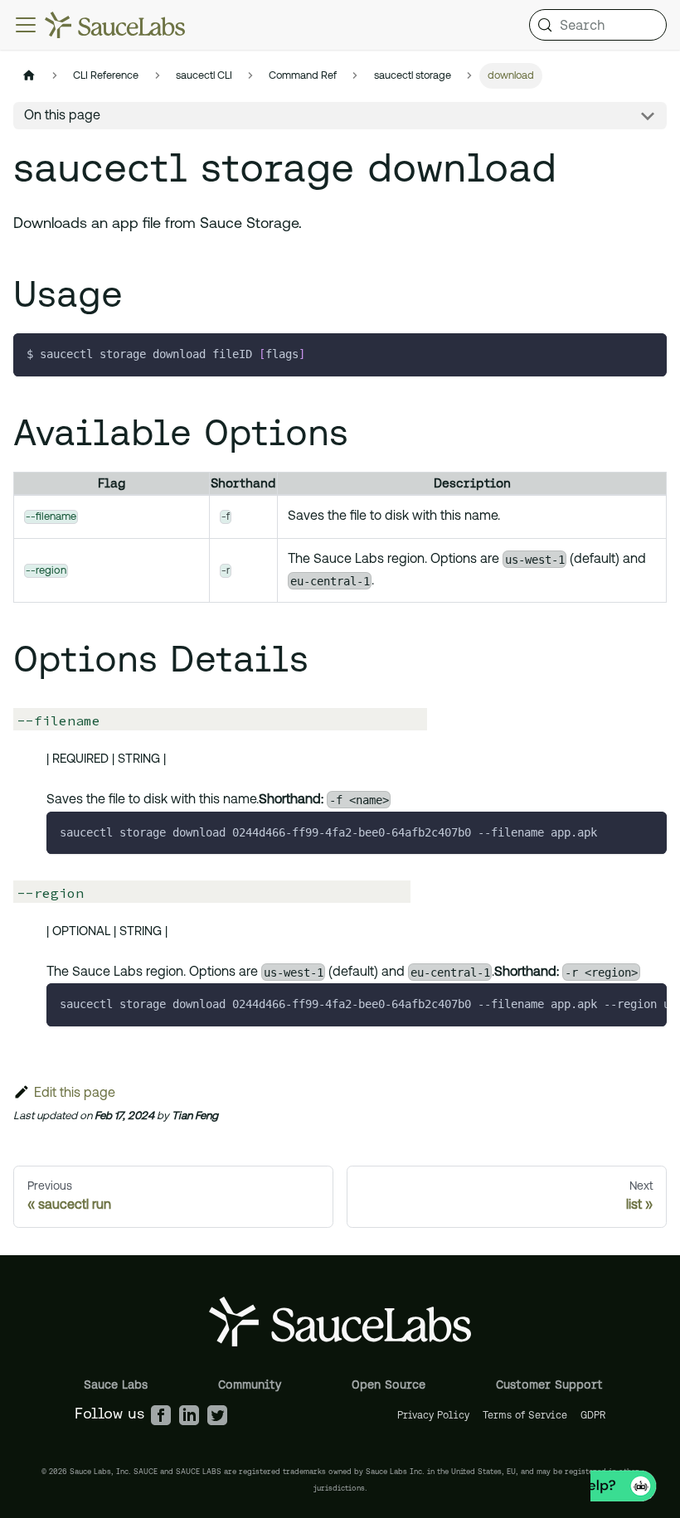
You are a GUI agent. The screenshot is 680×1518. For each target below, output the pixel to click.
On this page (62, 116)
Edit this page (74, 1093)
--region (46, 570)
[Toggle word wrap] (616, 1004)
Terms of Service (525, 1414)
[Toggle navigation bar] (25, 24)
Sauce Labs (116, 1384)
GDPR (593, 1414)
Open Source (388, 1384)
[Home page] (29, 76)
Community (249, 1384)
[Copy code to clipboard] (646, 353)
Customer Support (549, 1384)
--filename (51, 517)
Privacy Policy (433, 1414)
